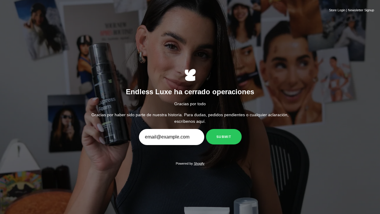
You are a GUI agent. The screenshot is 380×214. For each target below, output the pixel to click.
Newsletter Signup (361, 10)
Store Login (337, 10)
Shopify (199, 163)
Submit (223, 137)
